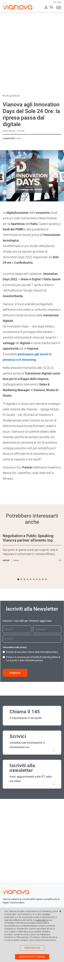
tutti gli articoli (11, 95)
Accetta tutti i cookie (32, 956)
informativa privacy (49, 652)
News (19, 138)
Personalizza (32, 948)
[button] (18, 579)
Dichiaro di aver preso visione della (32, 652)
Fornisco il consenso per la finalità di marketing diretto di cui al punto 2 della (33, 659)
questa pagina (41, 920)
